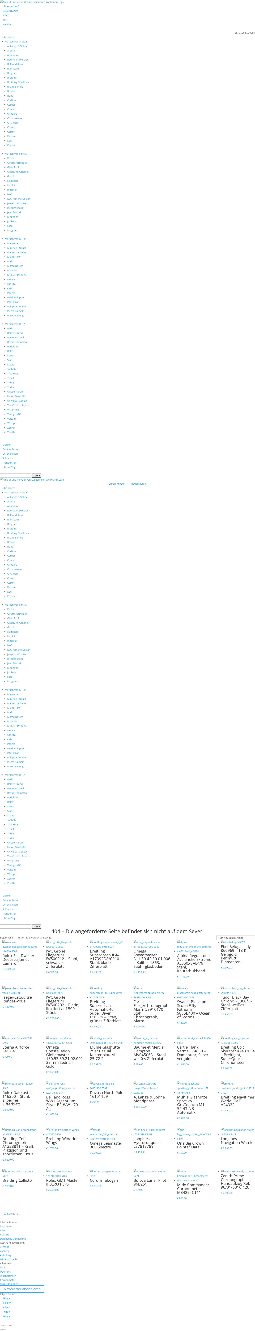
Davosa (11, 136)
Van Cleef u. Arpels (18, 405)
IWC (4, 19)
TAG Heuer (13, 373)
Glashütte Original (18, 171)
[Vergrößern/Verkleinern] (1, 1325)
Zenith (11, 432)
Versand (5, 1246)
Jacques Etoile (15, 207)
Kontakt (4, 1234)
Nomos (11, 279)
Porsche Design (16, 315)
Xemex (11, 427)
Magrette (12, 243)
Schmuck (7, 458)
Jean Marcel (14, 212)
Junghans (12, 216)
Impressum (6, 1226)
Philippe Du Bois (16, 306)
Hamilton (12, 180)
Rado (10, 328)
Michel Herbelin (16, 252)
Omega (11, 284)
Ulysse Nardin (15, 391)
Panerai (11, 293)
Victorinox (13, 409)
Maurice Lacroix (16, 247)
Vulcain (11, 418)
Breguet (11, 73)
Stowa (10, 364)
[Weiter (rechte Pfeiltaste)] (4, 1329)
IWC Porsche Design (18, 198)
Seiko (10, 355)
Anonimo (12, 55)
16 (11, 1213)
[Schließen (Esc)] (11, 1325)
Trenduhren (9, 462)
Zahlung (5, 1251)
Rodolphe (12, 346)
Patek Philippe (15, 297)
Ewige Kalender (9, 1284)
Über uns (5, 1271)
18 (16, 1213)
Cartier (11, 104)
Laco (9, 225)
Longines (12, 230)
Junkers (11, 221)
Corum (11, 131)
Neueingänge (10, 10)
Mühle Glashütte (17, 275)
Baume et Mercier (17, 59)
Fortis (10, 158)
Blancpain (13, 68)
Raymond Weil (15, 337)
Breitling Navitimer (18, 82)
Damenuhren (10, 449)
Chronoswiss (14, 118)
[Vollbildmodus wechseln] (4, 1325)
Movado (11, 270)
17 (14, 1213)
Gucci (10, 176)
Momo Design (15, 266)
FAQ (2, 1267)
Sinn (9, 360)
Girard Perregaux (17, 162)
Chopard (12, 113)
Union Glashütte (16, 396)
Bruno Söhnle (15, 86)
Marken (6, 444)
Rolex (5, 15)
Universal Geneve (17, 400)
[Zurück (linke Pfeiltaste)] (1, 1329)
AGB (2, 1230)
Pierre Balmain (15, 311)
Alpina (11, 50)
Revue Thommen (17, 342)
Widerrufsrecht (9, 1259)
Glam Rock (13, 167)
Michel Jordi (14, 257)
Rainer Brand (15, 333)
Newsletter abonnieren (22, 1289)
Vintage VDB (14, 414)
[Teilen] (8, 1325)
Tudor (10, 387)
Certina (11, 100)
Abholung (5, 1255)
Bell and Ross (15, 64)
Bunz (10, 95)
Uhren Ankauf (10, 6)
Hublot (11, 185)
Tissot (10, 378)
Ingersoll (12, 189)
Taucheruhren (8, 1275)
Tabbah (11, 369)
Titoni (10, 382)
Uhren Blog (8, 467)
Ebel (9, 140)
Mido (10, 261)
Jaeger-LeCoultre (17, 203)
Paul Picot (13, 302)
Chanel (11, 109)
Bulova (11, 91)
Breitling (7, 24)
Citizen (11, 127)
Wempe (11, 423)
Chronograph (10, 453)
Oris (9, 288)
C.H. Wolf (12, 122)
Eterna (11, 145)
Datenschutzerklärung (13, 1238)
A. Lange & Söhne (17, 46)
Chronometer (7, 1280)
